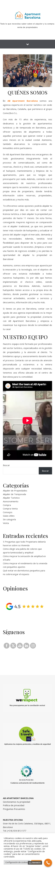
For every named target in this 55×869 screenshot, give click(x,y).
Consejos (7, 512)
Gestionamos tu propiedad (16, 801)
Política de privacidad (13, 805)
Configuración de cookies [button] (16, 862)
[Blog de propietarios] (27, 15)
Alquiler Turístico (11, 497)
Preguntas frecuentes (14, 808)
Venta (6, 523)
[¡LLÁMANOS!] (48, 863)
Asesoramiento (10, 501)
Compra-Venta (10, 508)
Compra (7, 505)
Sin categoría (9, 519)
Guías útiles (9, 515)
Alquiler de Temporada (14, 494)
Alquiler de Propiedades (15, 490)
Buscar (6, 465)
